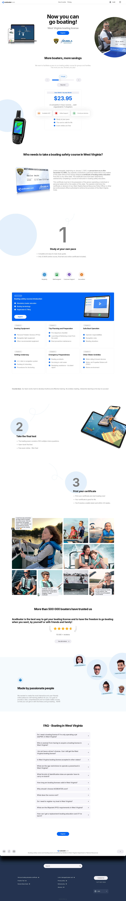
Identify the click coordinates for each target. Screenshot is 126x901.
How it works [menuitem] (62, 2)
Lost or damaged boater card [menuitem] (65, 877)
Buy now (63, 85)
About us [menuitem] (60, 887)
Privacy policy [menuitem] (61, 880)
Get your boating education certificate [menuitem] (27, 877)
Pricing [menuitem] (69, 2)
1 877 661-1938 (101, 882)
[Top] (120, 851)
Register (63, 33)
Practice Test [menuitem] (21, 880)
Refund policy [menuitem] (61, 884)
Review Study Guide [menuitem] (23, 884)
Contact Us (101, 878)
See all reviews (62, 641)
